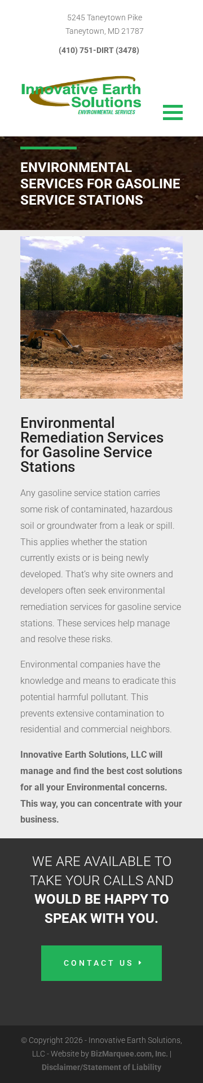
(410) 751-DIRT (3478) (99, 50)
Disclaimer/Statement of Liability (101, 1067)
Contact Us (99, 962)
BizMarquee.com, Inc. (129, 1053)
